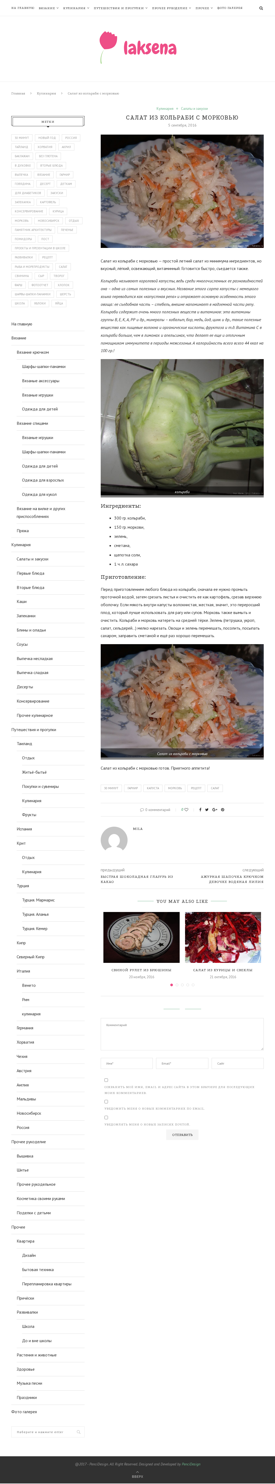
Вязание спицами (32, 423)
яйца (59, 303)
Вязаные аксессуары (40, 380)
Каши (22, 601)
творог (58, 276)
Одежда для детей (40, 409)
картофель (48, 202)
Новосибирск (29, 1113)
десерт (45, 184)
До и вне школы (37, 1340)
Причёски (25, 1298)
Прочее (202, 8)
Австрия (24, 1070)
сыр (41, 276)
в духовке (23, 165)
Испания (24, 829)
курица (58, 211)
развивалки (24, 257)
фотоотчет (40, 285)
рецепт (196, 788)
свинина (22, 276)
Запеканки (26, 615)
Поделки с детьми (34, 1212)
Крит (21, 843)
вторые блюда (51, 165)
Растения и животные (37, 1354)
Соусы (22, 644)
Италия (23, 971)
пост (45, 239)
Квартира (25, 1241)
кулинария (31, 1013)
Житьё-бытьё (34, 772)
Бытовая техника (38, 1269)
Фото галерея (230, 8)
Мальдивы (26, 1098)
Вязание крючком (33, 352)
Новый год (47, 138)
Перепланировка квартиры (46, 1283)
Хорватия (45, 147)
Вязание (47, 8)
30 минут (111, 788)
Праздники (27, 1397)
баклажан (22, 156)
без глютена (48, 156)
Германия (25, 1027)
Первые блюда (30, 573)
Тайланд (21, 147)
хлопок (64, 285)
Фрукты (29, 814)
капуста (153, 788)
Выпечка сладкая (32, 672)
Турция (23, 885)
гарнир (133, 788)
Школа (28, 1326)
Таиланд (24, 743)
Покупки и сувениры (40, 786)
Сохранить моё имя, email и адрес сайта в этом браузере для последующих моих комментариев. (179, 1090)
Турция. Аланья (35, 914)
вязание (43, 175)
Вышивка (25, 1156)
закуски (56, 193)
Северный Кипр (31, 956)
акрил (66, 147)
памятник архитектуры (33, 230)
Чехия (22, 1056)
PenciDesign (191, 1464)
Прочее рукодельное (36, 1184)
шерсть (65, 294)
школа (20, 303)
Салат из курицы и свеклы (223, 970)
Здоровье (26, 1369)
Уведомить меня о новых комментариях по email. (154, 1108)
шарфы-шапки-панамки (32, 294)
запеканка (23, 202)
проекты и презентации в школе (40, 248)
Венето (29, 985)
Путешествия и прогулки (119, 8)
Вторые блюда (30, 587)
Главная (18, 93)
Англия (23, 1084)
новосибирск (48, 221)
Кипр (21, 942)
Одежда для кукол (39, 494)
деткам (66, 184)
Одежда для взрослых (43, 480)
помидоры (23, 239)
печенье (67, 230)
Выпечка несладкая (35, 658)
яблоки (40, 303)
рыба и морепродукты (32, 267)
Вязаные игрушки (37, 395)
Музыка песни (29, 1383)
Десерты (25, 686)
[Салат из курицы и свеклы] (223, 937)
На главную (22, 8)
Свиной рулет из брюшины (141, 970)
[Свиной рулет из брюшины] (141, 937)
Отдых (28, 757)
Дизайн (29, 1255)
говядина (22, 184)
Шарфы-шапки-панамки (44, 366)
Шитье (23, 1170)
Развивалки (27, 1312)
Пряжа (23, 530)
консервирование (29, 211)
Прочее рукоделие (169, 8)
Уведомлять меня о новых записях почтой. (147, 1124)
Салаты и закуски (194, 109)
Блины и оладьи (31, 630)
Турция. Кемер (35, 928)
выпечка (21, 175)
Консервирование (33, 701)
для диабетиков (28, 193)
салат (215, 788)
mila (138, 829)
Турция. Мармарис (38, 900)
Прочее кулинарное (35, 715)
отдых (74, 221)
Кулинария (74, 8)
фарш (18, 285)
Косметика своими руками (41, 1198)
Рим (25, 999)
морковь (175, 788)
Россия (71, 138)
